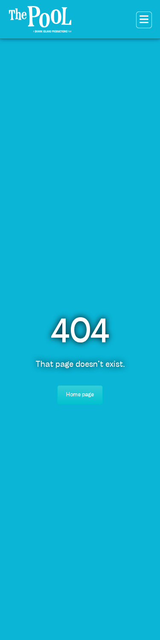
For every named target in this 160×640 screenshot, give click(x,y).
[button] (144, 20)
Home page (80, 395)
